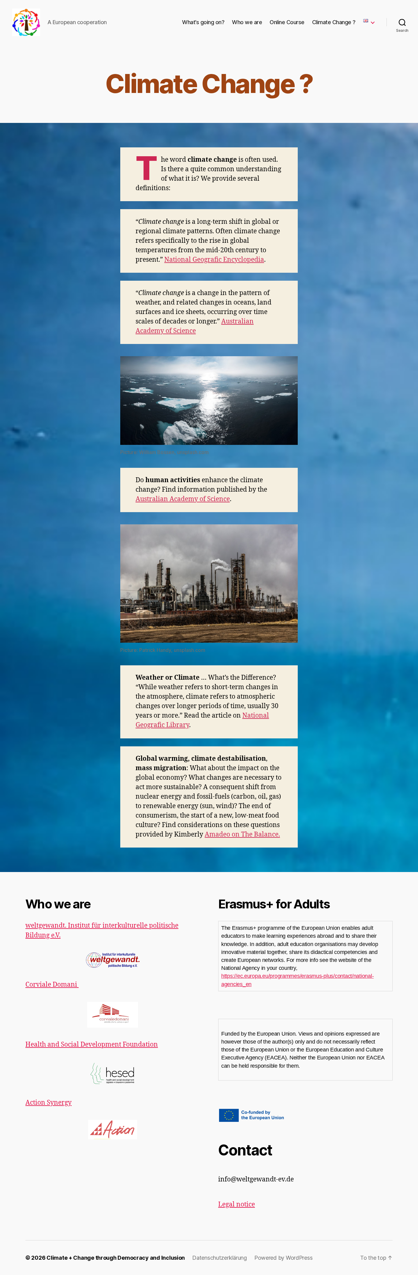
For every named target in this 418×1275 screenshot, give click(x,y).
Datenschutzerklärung (219, 1258)
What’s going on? (203, 22)
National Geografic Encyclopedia (214, 260)
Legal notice (236, 1204)
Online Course (287, 22)
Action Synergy (48, 1103)
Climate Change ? (334, 22)
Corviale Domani (52, 985)
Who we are (247, 22)
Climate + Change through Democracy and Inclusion (116, 1258)
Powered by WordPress (283, 1258)
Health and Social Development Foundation (91, 1044)
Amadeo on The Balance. (242, 834)
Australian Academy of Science (183, 499)
